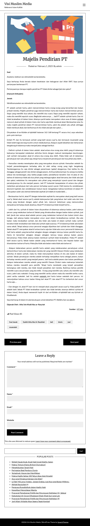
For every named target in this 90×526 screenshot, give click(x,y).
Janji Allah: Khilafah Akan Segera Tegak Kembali (31, 501)
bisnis (60, 322)
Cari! (81, 451)
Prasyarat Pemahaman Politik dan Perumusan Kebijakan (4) (36, 498)
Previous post (15, 342)
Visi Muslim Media (18, 4)
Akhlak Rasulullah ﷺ (20, 484)
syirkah (80, 119)
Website (10, 420)
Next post (74, 342)
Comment (11, 367)
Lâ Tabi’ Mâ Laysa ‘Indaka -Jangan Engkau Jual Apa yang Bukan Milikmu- (40, 481)
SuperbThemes (63, 522)
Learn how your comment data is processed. (53, 441)
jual (69, 322)
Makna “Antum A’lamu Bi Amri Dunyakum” (29, 465)
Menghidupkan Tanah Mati (22, 467)
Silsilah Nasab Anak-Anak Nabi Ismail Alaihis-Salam (32, 462)
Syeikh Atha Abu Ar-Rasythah (34, 322)
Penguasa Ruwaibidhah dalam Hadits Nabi (29, 487)
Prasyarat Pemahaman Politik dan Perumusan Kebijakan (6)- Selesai (39, 493)
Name (10, 394)
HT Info (80, 309)
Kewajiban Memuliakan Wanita (24, 490)
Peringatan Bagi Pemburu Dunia (25, 470)
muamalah (13, 327)
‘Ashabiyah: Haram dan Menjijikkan (26, 473)
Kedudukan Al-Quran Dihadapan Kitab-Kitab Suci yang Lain (36, 496)
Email (9, 407)
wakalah (43, 276)
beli (51, 322)
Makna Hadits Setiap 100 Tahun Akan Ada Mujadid (32, 476)
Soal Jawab (13, 322)
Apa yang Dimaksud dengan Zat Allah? (27, 479)
